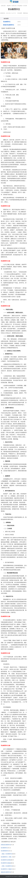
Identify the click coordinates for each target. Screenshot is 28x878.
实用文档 (14, 5)
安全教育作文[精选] (6, 863)
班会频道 (20, 5)
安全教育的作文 (5, 850)
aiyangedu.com (16, 876)
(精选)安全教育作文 (6, 872)
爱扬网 (8, 5)
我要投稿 (25, 13)
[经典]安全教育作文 (6, 844)
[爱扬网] (14, 1)
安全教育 (19, 13)
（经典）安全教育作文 (6, 866)
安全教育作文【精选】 (6, 869)
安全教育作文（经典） (6, 857)
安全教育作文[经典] (6, 860)
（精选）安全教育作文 (6, 853)
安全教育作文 (4, 847)
